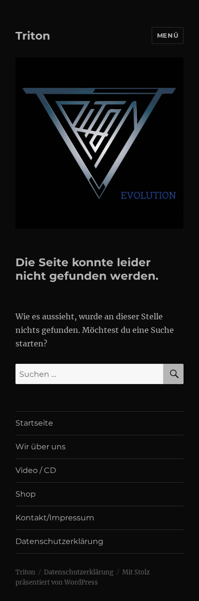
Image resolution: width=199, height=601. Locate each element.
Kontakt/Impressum (54, 517)
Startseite (34, 423)
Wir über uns (40, 446)
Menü (167, 35)
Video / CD (35, 470)
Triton (32, 36)
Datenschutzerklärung (59, 541)
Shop (25, 494)
